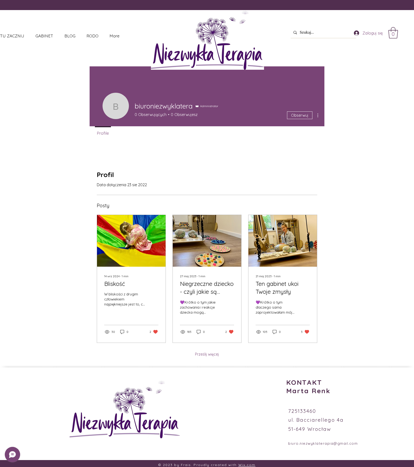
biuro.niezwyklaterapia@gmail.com (323, 443)
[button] (393, 33)
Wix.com (247, 465)
